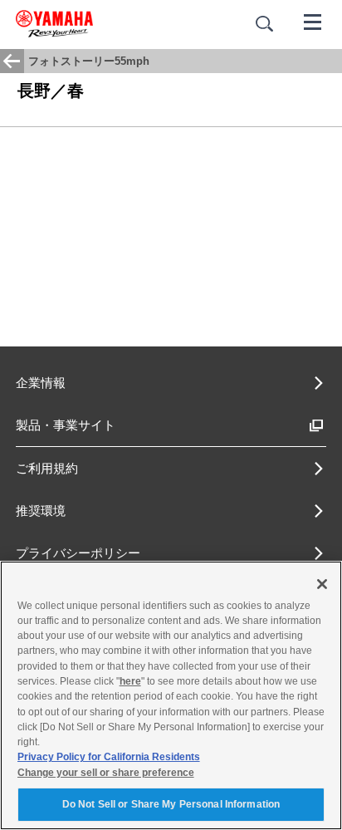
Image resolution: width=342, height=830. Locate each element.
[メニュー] (313, 21)
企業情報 (41, 383)
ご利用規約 (47, 468)
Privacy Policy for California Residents (108, 757)
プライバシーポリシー (78, 553)
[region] (171, 695)
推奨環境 (41, 510)
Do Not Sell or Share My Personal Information (171, 804)
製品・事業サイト (65, 425)
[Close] (322, 584)
